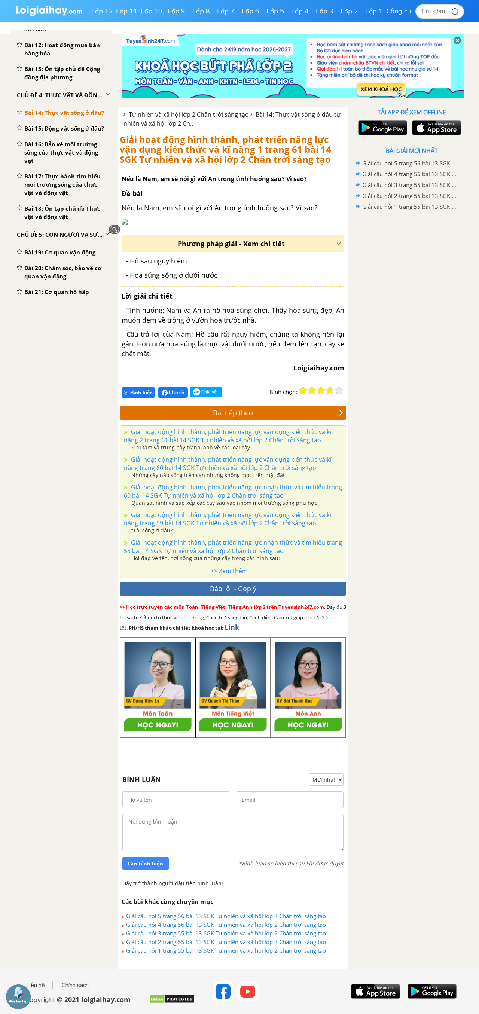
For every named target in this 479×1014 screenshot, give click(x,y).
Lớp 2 (349, 11)
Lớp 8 (201, 11)
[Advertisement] (412, 331)
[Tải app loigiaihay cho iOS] (435, 127)
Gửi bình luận (145, 864)
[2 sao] (312, 390)
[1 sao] (303, 390)
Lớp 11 (127, 11)
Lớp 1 (374, 11)
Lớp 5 (275, 11)
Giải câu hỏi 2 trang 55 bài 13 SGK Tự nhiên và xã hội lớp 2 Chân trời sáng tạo (226, 942)
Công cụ (399, 11)
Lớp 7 (226, 11)
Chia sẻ (176, 392)
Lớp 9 (176, 11)
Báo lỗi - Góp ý (233, 588)
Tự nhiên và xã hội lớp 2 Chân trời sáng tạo (189, 114)
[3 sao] (321, 390)
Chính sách (75, 985)
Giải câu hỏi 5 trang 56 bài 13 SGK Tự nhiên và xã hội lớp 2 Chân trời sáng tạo (226, 916)
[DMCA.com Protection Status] (172, 1002)
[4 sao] (330, 390)
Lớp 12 (102, 11)
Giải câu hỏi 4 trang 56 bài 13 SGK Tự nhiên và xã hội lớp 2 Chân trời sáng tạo (226, 924)
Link (232, 627)
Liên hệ (35, 985)
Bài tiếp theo (233, 412)
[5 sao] (339, 390)
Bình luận (141, 392)
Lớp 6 (250, 11)
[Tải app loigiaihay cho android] (382, 127)
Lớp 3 (324, 11)
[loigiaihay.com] (48, 14)
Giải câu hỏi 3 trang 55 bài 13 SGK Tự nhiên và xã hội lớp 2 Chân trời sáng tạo (226, 933)
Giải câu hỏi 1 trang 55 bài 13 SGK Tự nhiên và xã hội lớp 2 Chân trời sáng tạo (226, 950)
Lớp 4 (300, 11)
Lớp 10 (151, 11)
